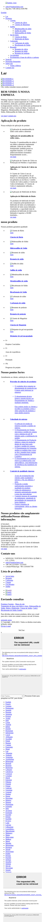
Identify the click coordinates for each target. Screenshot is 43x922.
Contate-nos (10, 68)
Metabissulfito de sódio (23, 29)
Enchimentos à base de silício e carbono (24, 57)
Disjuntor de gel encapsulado (21, 336)
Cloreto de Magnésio (22, 25)
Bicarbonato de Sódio (22, 45)
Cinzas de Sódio (26, 608)
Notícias (8, 59)
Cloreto (12, 21)
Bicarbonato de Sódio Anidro (11, 610)
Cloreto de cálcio (21, 23)
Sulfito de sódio (20, 31)
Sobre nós (9, 64)
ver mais (4, 116)
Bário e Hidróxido (12, 608)
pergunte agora (6, 620)
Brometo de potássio (22, 53)
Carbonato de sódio (22, 43)
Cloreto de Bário (21, 37)
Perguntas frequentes (13, 61)
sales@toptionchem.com (14, 7)
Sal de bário (14, 35)
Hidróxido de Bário (22, 39)
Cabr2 (35, 608)
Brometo (13, 47)
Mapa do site (20, 604)
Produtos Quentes (7, 604)
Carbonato (14, 41)
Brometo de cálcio (21, 49)
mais (11, 233)
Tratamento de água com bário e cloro (14, 606)
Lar (7, 16)
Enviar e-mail (6, 626)
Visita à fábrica (15, 66)
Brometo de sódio (21, 51)
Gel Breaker (14, 55)
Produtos (9, 18)
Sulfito (12, 27)
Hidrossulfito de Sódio (23, 33)
